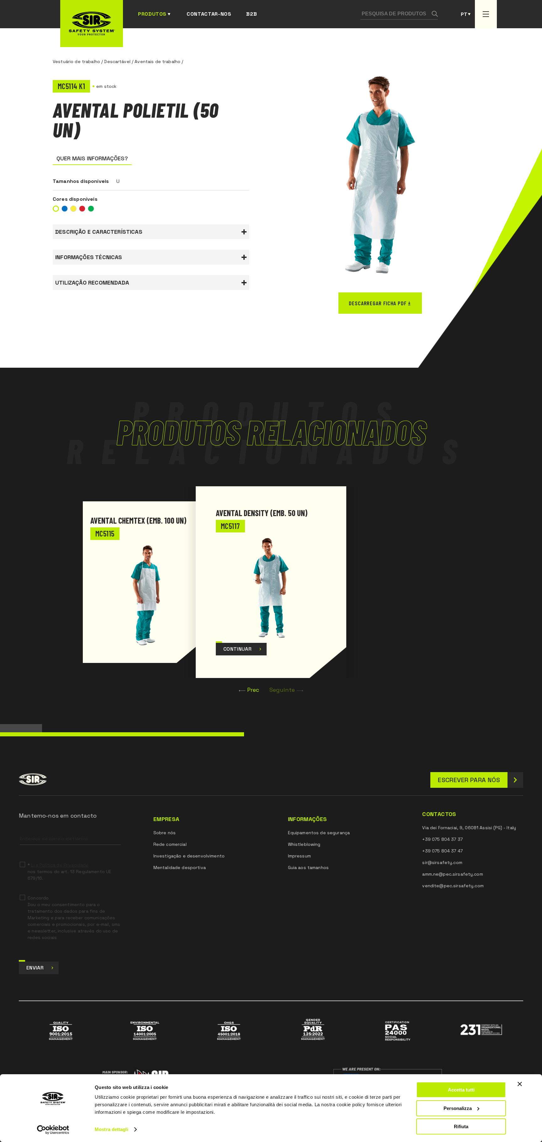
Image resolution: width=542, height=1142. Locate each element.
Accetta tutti (461, 1089)
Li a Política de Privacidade (59, 865)
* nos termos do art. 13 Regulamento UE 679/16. (69, 871)
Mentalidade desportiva (179, 867)
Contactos (439, 814)
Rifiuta (461, 1126)
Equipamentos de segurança (319, 832)
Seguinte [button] (282, 689)
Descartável (117, 61)
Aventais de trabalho (157, 61)
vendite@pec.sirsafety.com (453, 886)
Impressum (299, 856)
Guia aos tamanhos (308, 867)
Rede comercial (170, 844)
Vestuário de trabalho (76, 61)
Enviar (35, 967)
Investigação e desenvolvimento (189, 856)
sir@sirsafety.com (442, 862)
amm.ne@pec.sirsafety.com (452, 874)
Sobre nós (164, 832)
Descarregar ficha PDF (377, 303)
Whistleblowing (304, 844)
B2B (251, 14)
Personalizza (458, 1108)
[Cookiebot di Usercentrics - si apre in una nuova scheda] (53, 1129)
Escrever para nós (469, 780)
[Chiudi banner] (520, 1084)
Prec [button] (253, 689)
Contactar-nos (209, 14)
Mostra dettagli (111, 1129)
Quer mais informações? (92, 158)
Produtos (152, 14)
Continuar (237, 649)
